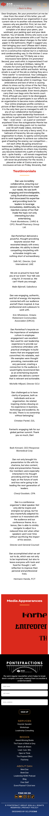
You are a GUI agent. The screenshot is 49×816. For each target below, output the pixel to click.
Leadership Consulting (24, 731)
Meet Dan (24, 769)
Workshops (24, 727)
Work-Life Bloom (24, 747)
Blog (24, 779)
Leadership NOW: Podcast (24, 776)
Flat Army (24, 760)
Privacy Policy (30, 807)
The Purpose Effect (24, 756)
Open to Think (24, 753)
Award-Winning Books (24, 740)
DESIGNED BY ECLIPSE (24, 811)
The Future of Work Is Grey (24, 744)
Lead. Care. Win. (24, 750)
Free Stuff (24, 782)
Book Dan (25, 773)
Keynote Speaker (25, 724)
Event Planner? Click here (24, 786)
